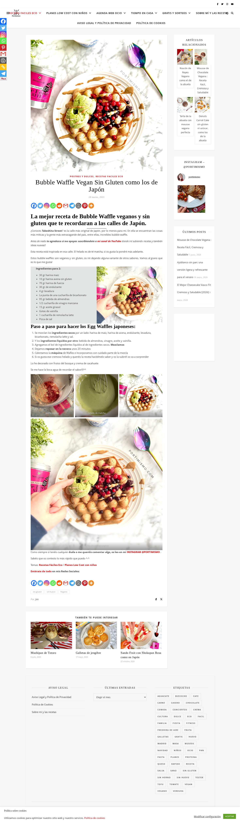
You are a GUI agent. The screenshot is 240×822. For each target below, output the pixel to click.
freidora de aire (168, 730)
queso (161, 764)
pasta (161, 757)
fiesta (176, 723)
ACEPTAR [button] (229, 816)
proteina (191, 757)
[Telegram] (72, 206)
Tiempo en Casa (142, 13)
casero (175, 703)
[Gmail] (66, 206)
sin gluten (37, 591)
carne (161, 703)
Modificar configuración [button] (207, 816)
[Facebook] (34, 206)
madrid (162, 743)
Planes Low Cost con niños (81, 565)
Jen (37, 599)
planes (175, 757)
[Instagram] (46, 206)
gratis (179, 736)
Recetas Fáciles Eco (50, 565)
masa (176, 743)
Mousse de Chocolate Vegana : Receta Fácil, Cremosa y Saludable (203, 80)
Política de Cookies (150, 23)
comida (162, 709)
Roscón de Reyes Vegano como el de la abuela (185, 76)
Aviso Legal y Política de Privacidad (104, 23)
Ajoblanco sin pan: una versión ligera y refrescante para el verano (192, 270)
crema (197, 709)
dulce (177, 716)
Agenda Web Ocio (109, 13)
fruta (188, 730)
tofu (161, 784)
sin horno (164, 777)
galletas (163, 736)
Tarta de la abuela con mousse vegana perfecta (185, 124)
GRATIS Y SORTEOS (174, 13)
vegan (188, 784)
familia (162, 723)
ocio (190, 750)
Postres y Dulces (82, 176)
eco (189, 716)
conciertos (180, 709)
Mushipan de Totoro (43, 652)
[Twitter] (40, 206)
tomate (174, 784)
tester (199, 777)
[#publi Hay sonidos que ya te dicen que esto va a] (191, 199)
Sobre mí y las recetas (212, 13)
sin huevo (51, 591)
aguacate (163, 696)
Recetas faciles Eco (23, 13)
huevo (193, 736)
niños (177, 750)
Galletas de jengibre (88, 652)
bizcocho (181, 696)
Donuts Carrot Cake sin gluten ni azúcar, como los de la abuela (202, 128)
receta (190, 764)
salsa (161, 770)
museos (189, 743)
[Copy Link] (3, 67)
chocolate (193, 703)
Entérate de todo (41, 571)
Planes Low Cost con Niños (66, 13)
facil (201, 716)
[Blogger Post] (78, 206)
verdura (178, 791)
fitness (190, 723)
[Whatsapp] (53, 206)
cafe (196, 696)
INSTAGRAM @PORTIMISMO (143, 552)
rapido (175, 764)
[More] (91, 206)
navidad (163, 750)
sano (173, 770)
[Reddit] (59, 206)
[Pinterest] (85, 206)
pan (201, 750)
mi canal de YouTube (109, 241)
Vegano (63, 591)
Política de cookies (94, 818)
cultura (163, 716)
